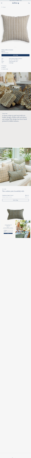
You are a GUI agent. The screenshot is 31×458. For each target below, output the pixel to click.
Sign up (8, 233)
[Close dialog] (29, 220)
